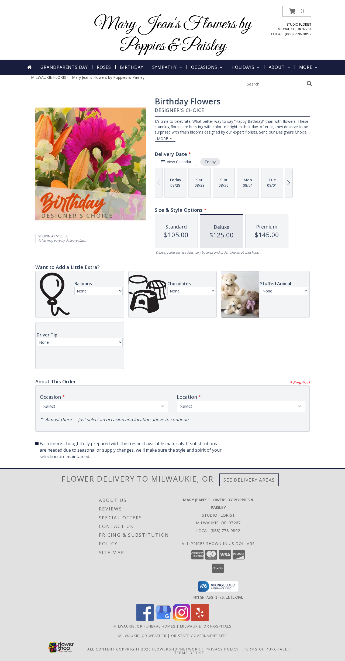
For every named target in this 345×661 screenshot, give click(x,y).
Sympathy (164, 67)
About (277, 67)
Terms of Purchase (266, 649)
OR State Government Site (199, 635)
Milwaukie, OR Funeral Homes (144, 626)
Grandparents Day (64, 67)
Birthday (131, 67)
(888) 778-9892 (298, 33)
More (305, 67)
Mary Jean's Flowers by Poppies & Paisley (172, 35)
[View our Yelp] (200, 619)
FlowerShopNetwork (176, 649)
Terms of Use (189, 652)
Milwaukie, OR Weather (142, 635)
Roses (104, 67)
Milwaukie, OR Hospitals (206, 626)
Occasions (204, 67)
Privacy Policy (222, 649)
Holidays (243, 67)
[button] (296, 11)
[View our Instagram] (181, 619)
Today (210, 161)
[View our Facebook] (145, 619)
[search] (309, 84)
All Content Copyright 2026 (119, 649)
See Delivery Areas (249, 480)
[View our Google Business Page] (163, 619)
